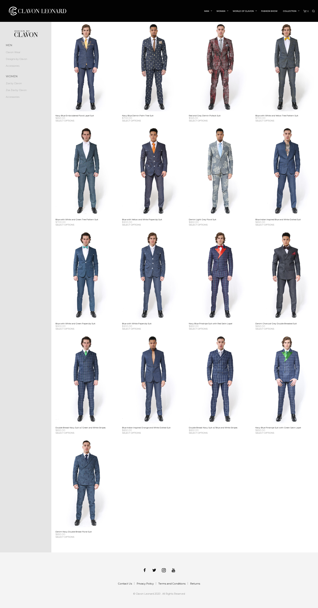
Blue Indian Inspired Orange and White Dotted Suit (146, 427)
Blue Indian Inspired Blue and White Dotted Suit (278, 219)
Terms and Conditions (172, 583)
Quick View (89, 108)
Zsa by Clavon (14, 83)
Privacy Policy (145, 583)
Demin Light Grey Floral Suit (202, 219)
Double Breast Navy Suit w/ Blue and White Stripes (213, 427)
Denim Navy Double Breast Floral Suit (73, 531)
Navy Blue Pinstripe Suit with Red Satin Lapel (210, 323)
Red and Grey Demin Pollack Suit (205, 115)
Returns (195, 583)
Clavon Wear (13, 52)
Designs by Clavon (16, 59)
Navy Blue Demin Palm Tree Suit (138, 115)
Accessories (12, 65)
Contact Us (125, 583)
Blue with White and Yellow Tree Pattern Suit (276, 115)
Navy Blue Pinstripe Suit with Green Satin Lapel (278, 427)
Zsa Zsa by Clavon (16, 90)
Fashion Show (269, 11)
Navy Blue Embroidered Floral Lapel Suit (74, 115)
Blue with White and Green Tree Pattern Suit (76, 219)
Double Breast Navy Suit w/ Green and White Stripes (80, 427)
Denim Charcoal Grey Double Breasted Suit (276, 323)
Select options (64, 120)
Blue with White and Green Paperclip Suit (75, 323)
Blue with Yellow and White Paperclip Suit (142, 219)
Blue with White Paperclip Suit (137, 323)
